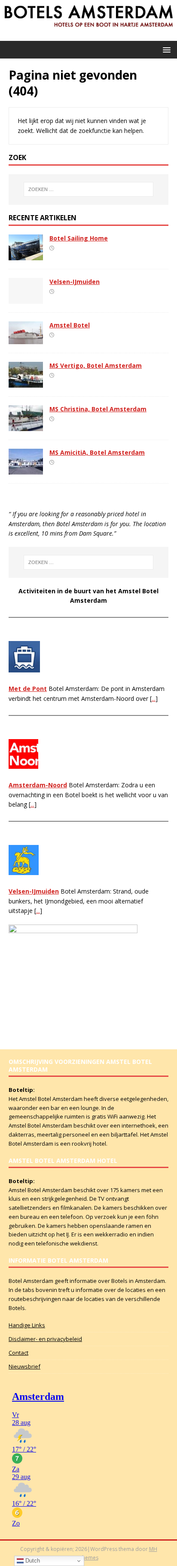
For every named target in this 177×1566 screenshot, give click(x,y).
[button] (165, 49)
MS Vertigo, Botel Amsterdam (95, 365)
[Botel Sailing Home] (26, 255)
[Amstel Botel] (26, 339)
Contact (18, 1352)
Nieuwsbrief (24, 1366)
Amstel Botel (69, 325)
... (154, 698)
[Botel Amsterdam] (88, 36)
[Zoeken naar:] (89, 189)
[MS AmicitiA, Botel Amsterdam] (26, 469)
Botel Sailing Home (78, 238)
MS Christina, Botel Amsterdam (97, 409)
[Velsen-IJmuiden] (26, 298)
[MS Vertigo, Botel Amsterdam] (26, 383)
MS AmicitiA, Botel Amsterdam (97, 452)
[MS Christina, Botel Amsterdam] (26, 426)
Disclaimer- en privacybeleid (45, 1339)
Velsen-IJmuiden (74, 281)
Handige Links (27, 1325)
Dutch (32, 1560)
